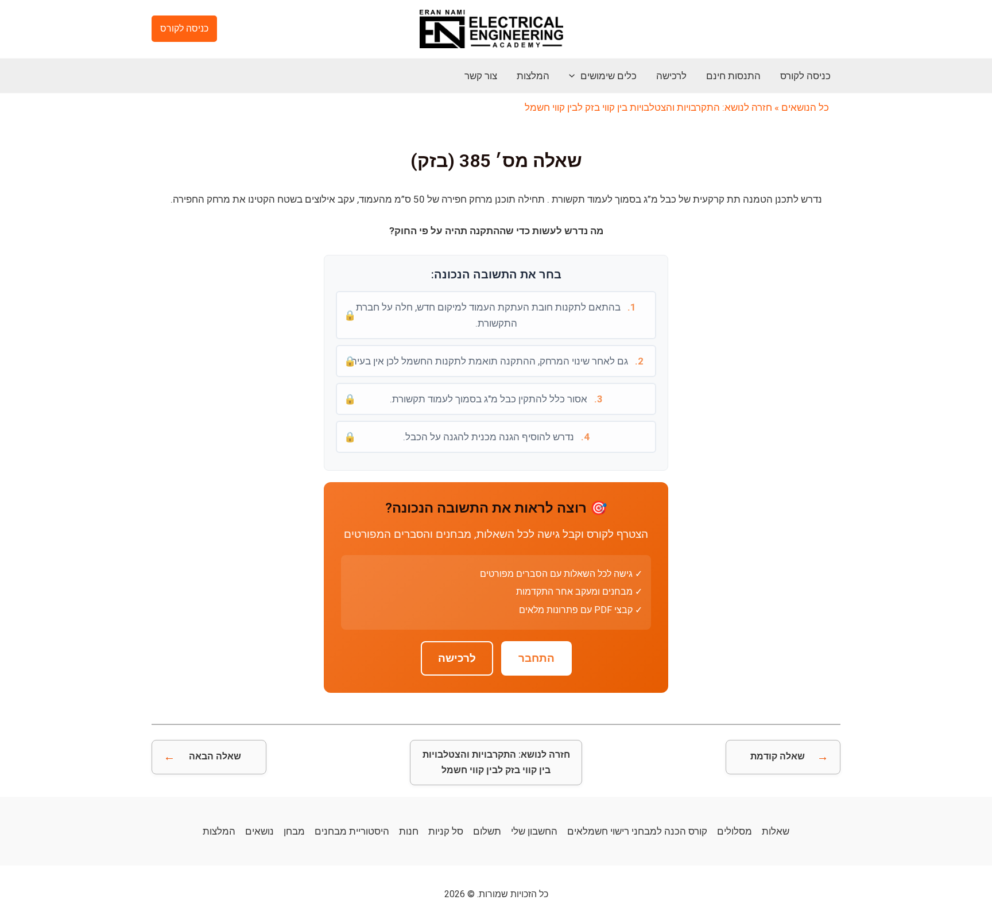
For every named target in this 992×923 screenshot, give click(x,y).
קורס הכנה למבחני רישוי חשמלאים (637, 831)
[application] (574, 76)
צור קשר (480, 76)
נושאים (259, 831)
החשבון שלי (534, 831)
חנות (408, 831)
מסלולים (734, 831)
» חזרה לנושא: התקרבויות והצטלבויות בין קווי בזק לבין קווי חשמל (652, 107)
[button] (184, 28)
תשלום (487, 831)
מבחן (294, 831)
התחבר (536, 658)
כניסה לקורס (805, 76)
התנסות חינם (733, 76)
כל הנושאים (805, 107)
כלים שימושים (608, 76)
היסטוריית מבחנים (352, 831)
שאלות (775, 831)
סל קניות (445, 831)
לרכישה (671, 76)
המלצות (533, 76)
